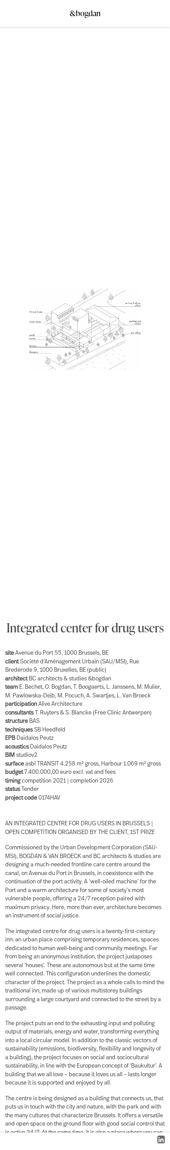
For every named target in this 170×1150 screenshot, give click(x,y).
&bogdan (85, 10)
